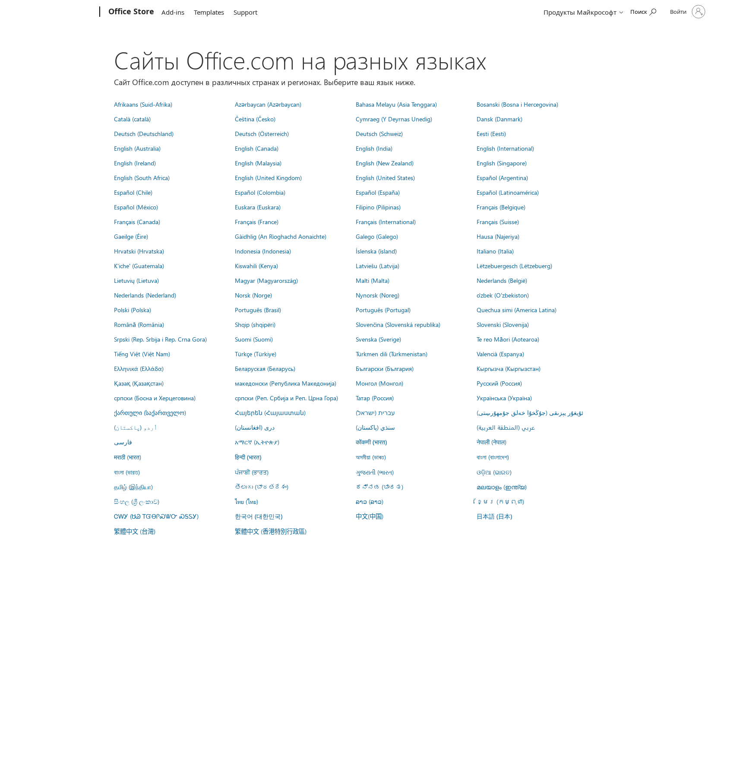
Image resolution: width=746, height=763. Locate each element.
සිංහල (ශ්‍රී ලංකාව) (136, 501)
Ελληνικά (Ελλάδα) (139, 368)
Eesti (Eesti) (491, 133)
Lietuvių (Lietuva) (136, 280)
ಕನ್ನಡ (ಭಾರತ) (379, 486)
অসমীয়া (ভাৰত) (371, 457)
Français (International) (386, 221)
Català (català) (132, 118)
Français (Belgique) (501, 207)
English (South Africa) (142, 177)
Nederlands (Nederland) (145, 295)
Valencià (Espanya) (500, 353)
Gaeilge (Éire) (131, 236)
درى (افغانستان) (255, 427)
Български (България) (385, 368)
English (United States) (385, 177)
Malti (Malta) (372, 280)
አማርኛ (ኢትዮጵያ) (257, 441)
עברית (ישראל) (375, 412)
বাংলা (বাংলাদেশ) (493, 457)
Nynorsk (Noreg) (377, 295)
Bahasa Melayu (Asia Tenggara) (396, 104)
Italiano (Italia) (495, 251)
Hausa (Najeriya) (498, 236)
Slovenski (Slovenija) (503, 324)
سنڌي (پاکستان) (375, 427)
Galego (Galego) (377, 236)
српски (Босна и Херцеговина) (155, 397)
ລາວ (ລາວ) (369, 501)
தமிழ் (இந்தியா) (133, 486)
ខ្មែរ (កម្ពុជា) (500, 501)
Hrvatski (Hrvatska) (139, 251)
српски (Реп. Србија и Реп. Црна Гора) (286, 397)
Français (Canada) (137, 221)
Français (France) (256, 221)
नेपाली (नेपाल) (491, 441)
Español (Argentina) (502, 177)
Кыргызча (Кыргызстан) (509, 368)
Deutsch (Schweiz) (379, 133)
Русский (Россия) (499, 383)
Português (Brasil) (258, 309)
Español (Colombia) (260, 192)
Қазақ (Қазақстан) (139, 383)
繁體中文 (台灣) (134, 531)
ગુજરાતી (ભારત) (375, 472)
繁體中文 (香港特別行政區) (271, 531)
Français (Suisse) (498, 221)
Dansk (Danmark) (499, 118)
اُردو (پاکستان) (135, 427)
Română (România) (139, 324)
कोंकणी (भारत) (371, 442)
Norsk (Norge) (253, 295)
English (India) (374, 148)
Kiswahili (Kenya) (256, 265)
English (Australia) (137, 148)
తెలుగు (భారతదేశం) (261, 486)
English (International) (505, 148)
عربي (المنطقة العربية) (506, 427)
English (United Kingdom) (268, 177)
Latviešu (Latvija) (377, 265)
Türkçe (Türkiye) (255, 353)
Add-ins (172, 12)
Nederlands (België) (502, 280)
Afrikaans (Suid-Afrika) (143, 104)
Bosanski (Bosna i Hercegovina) (517, 104)
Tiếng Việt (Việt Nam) (142, 353)
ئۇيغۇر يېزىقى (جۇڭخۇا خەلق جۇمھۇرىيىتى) (530, 412)
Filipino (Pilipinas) (378, 207)
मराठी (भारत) (127, 457)
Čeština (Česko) (255, 118)
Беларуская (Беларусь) (265, 368)
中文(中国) (369, 516)
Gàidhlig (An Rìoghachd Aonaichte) (280, 236)
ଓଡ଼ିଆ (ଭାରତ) (494, 472)
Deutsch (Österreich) (262, 133)
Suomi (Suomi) (254, 339)
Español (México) (136, 207)
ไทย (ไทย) (246, 501)
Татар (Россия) (375, 397)
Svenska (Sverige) (378, 339)
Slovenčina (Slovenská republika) (398, 324)
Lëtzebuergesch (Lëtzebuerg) (514, 265)
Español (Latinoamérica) (508, 192)
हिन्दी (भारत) (248, 457)
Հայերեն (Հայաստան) (270, 412)
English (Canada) (256, 148)
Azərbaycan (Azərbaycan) (268, 104)
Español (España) (378, 192)
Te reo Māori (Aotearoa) (508, 339)
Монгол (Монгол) (379, 383)
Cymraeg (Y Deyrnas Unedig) (394, 118)
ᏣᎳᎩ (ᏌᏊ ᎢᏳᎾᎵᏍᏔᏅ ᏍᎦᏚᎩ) (156, 516)
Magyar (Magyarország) (266, 280)
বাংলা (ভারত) (127, 472)
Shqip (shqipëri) (255, 324)
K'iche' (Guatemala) (139, 265)
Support (245, 12)
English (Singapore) (502, 162)
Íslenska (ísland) (376, 251)
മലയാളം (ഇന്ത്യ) (502, 486)
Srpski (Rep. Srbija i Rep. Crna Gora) (160, 339)
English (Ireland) (135, 162)
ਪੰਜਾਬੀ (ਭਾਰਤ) (252, 472)
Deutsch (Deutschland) (144, 133)
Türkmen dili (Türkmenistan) (391, 353)
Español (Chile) (133, 192)
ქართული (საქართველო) (150, 412)
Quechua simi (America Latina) (516, 309)
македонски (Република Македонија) (285, 383)
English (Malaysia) (258, 162)
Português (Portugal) (383, 309)
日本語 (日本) (494, 516)
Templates (209, 12)
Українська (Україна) (504, 397)
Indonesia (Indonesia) (263, 251)
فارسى (123, 441)
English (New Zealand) (385, 162)
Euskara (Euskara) (258, 207)
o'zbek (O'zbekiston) (503, 295)
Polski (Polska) (132, 309)
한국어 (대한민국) (258, 516)
